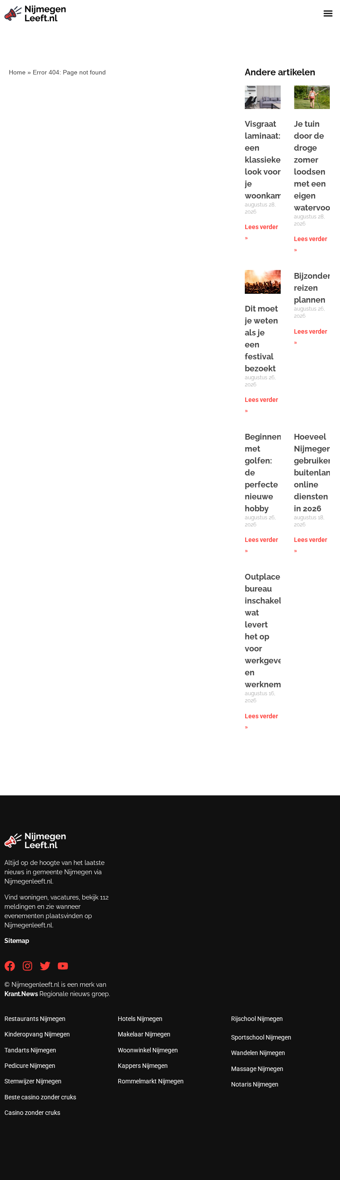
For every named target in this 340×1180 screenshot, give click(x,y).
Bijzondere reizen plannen (315, 287)
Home (17, 72)
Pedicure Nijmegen (29, 1065)
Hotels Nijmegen (140, 1018)
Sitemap (16, 940)
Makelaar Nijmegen (144, 1034)
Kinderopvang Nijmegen (37, 1034)
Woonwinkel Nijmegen (148, 1050)
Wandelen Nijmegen (258, 1052)
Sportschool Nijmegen (261, 1037)
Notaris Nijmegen (254, 1084)
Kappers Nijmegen (143, 1065)
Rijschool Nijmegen (257, 1018)
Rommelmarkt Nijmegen (151, 1081)
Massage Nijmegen (257, 1068)
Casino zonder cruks (32, 1112)
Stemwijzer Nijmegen (33, 1081)
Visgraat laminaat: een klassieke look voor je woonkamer (267, 159)
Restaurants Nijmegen (35, 1018)
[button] (328, 13)
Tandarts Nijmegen (30, 1050)
